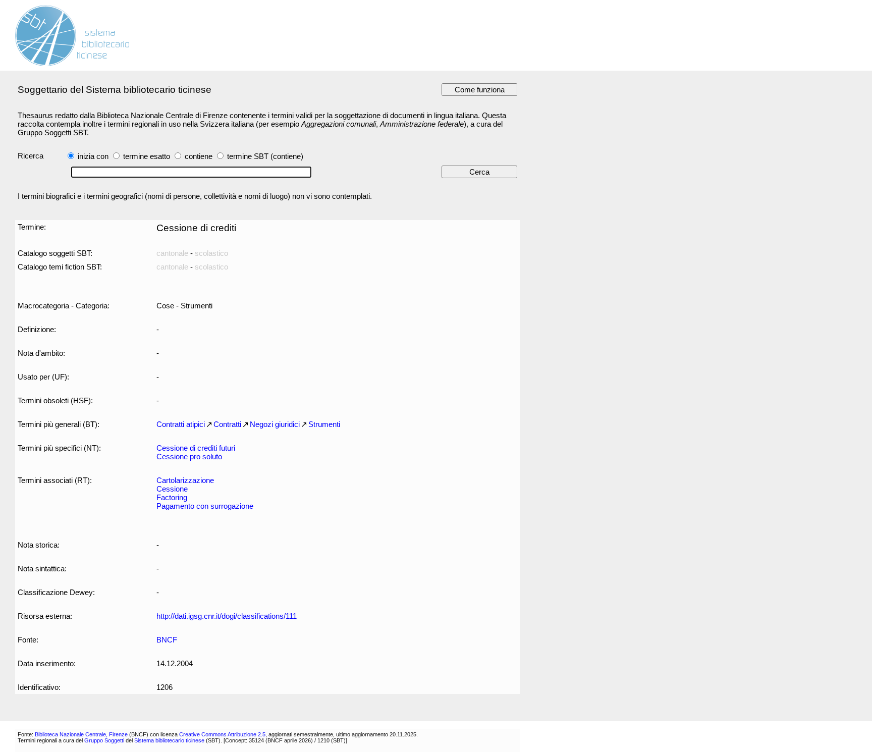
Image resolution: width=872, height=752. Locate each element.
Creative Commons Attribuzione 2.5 (222, 734)
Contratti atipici (180, 424)
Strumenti (324, 424)
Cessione (172, 489)
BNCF (166, 639)
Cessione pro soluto (189, 456)
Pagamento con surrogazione (204, 506)
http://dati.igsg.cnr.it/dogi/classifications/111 (226, 616)
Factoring (171, 497)
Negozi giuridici (275, 424)
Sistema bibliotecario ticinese (169, 740)
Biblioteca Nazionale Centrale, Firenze (81, 734)
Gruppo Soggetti (104, 740)
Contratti (227, 424)
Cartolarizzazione (185, 480)
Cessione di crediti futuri (195, 448)
